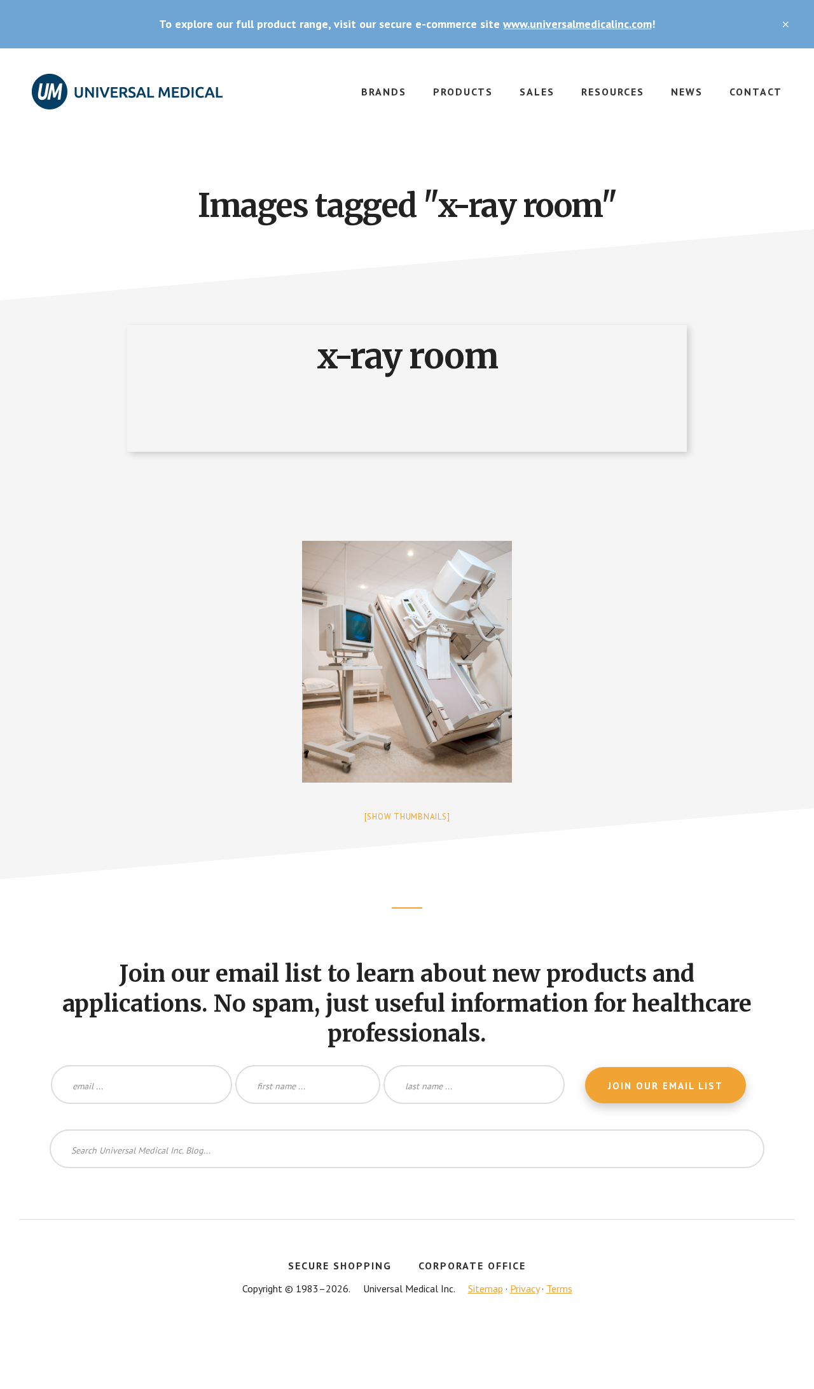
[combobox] (407, 1148)
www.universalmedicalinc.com (577, 24)
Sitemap (485, 1288)
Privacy (524, 1288)
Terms (559, 1288)
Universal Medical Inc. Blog (127, 99)
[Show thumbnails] (407, 816)
